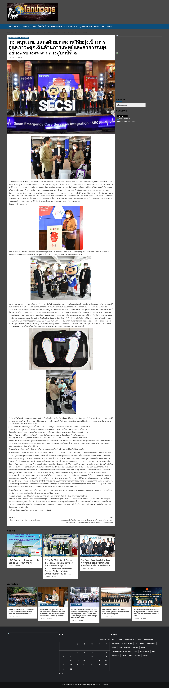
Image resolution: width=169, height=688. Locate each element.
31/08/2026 (18, 616)
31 (71, 669)
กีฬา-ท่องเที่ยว (116, 643)
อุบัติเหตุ (124, 655)
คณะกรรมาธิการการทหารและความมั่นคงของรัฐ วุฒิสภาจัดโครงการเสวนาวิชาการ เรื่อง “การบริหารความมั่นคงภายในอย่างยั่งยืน (147, 613)
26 (84, 665)
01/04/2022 (19, 57)
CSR (34, 26)
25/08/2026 (143, 618)
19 (84, 661)
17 (71, 661)
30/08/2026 (81, 620)
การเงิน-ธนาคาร (70, 26)
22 (106, 661)
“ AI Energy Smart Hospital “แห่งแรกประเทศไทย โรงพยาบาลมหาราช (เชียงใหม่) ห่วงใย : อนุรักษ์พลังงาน (96, 563)
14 (100, 656)
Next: (87, 520)
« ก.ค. (61, 673)
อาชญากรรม (115, 655)
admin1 (12, 57)
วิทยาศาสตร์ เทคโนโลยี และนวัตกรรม (19, 37)
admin (11, 565)
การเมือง (17, 26)
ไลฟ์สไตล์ (42, 26)
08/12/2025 (54, 576)
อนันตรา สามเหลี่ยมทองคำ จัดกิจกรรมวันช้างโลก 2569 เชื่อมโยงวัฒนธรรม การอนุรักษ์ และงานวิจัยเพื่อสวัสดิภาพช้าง (21, 612)
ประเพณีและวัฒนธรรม (124, 647)
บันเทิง (96, 26)
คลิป (103, 26)
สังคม (109, 26)
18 (78, 661)
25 (78, 665)
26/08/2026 (112, 616)
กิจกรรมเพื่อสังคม (148, 639)
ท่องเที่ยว (142, 643)
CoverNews (94, 684)
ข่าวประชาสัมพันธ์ (55, 26)
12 (84, 656)
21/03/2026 (17, 565)
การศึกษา (26, 26)
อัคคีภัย (153, 651)
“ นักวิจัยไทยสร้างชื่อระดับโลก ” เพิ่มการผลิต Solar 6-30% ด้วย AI (24, 561)
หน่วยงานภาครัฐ (144, 651)
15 (106, 656)
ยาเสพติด (135, 647)
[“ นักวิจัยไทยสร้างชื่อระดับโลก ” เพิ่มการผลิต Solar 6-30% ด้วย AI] (24, 545)
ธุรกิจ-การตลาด (86, 26)
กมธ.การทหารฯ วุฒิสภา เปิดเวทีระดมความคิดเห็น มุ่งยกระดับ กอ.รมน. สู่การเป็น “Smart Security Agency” (115, 612)
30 (63, 669)
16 (63, 661)
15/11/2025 (90, 568)
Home (9, 26)
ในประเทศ (12, 604)
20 (92, 661)
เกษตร (130, 655)
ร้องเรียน (143, 647)
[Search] (161, 26)
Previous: (24, 518)
